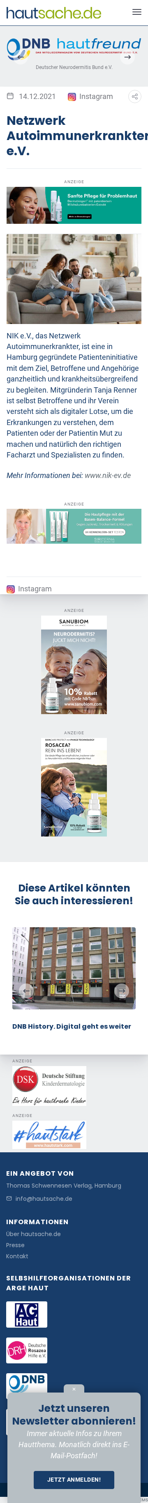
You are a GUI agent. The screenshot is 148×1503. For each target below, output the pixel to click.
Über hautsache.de (33, 1234)
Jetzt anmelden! (74, 1479)
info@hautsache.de (44, 1199)
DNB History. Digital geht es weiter (71, 1026)
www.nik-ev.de (108, 475)
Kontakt (17, 1256)
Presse (15, 1245)
